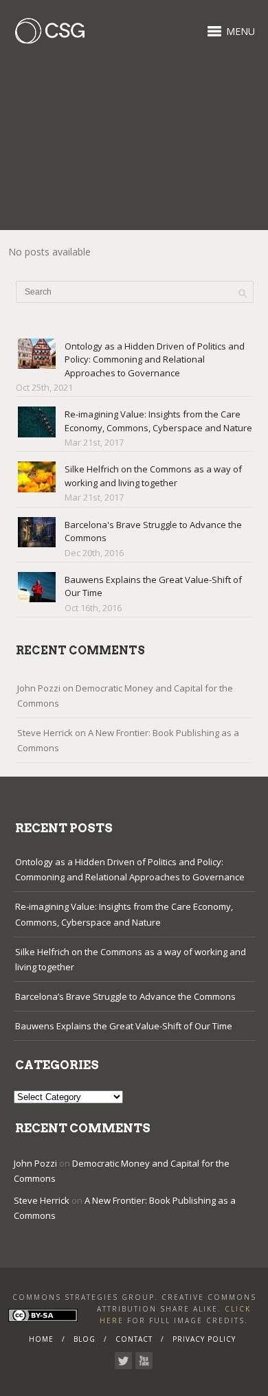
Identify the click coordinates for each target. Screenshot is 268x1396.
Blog (85, 1339)
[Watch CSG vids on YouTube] (144, 1360)
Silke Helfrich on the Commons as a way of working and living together (153, 476)
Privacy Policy (204, 1339)
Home (41, 1339)
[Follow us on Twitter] (123, 1360)
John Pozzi (38, 688)
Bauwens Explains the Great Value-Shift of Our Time (123, 1026)
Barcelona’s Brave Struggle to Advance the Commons (125, 996)
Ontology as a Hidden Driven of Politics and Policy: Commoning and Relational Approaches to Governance (155, 359)
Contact (134, 1339)
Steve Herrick (45, 732)
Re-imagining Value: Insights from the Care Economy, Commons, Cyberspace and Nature (158, 421)
